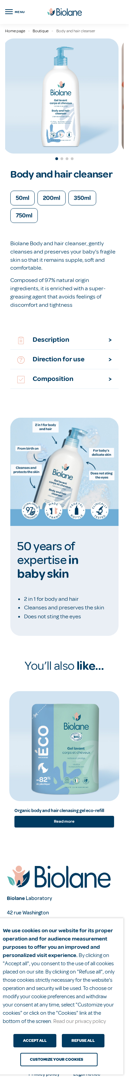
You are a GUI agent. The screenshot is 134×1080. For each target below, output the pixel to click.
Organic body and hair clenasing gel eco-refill (59, 810)
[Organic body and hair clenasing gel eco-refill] (64, 746)
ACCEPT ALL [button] (35, 1040)
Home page (15, 31)
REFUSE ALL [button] (83, 1040)
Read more (64, 821)
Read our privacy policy (79, 1021)
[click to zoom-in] (61, 96)
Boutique (40, 31)
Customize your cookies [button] (56, 1059)
